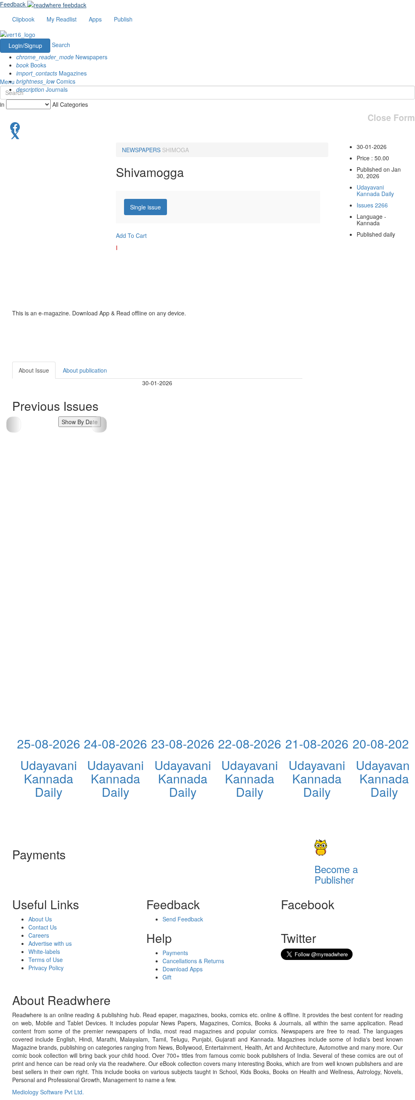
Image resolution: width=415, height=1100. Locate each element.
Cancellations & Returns (193, 961)
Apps (95, 19)
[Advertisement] (364, 483)
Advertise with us (50, 943)
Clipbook (23, 19)
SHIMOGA (175, 150)
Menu (7, 82)
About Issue (34, 370)
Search (61, 45)
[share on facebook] (207, 126)
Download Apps (183, 969)
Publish (123, 19)
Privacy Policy (46, 968)
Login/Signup (25, 45)
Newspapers (61, 57)
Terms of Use (45, 959)
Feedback (13, 4)
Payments (175, 953)
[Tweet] (207, 134)
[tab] (145, 207)
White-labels (44, 951)
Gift (167, 977)
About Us (40, 919)
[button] (99, 424)
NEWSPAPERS (141, 150)
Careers (38, 935)
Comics (45, 81)
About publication (85, 370)
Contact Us (42, 927)
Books (31, 65)
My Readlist (62, 19)
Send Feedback (183, 919)
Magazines (51, 73)
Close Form (391, 117)
